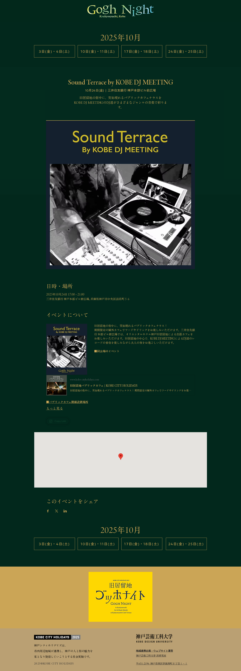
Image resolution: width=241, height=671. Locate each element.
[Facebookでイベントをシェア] (48, 511)
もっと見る (54, 408)
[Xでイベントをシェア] (56, 511)
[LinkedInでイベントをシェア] (65, 511)
